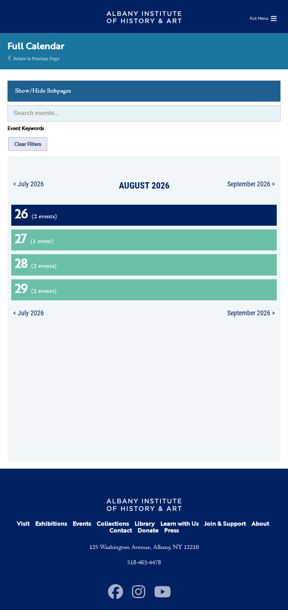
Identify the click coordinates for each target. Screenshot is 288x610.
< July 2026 (28, 183)
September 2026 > (251, 183)
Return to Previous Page (36, 58)
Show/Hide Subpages (43, 91)
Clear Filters (27, 144)
